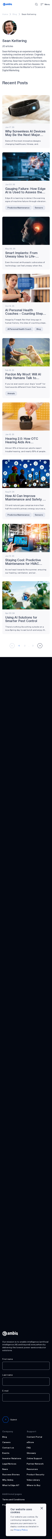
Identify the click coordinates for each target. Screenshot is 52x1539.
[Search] (36, 4)
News (5, 1469)
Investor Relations (11, 1458)
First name (7, 1359)
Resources (32, 1469)
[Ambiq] (7, 4)
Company (7, 1431)
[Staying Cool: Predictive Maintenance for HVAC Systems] (26, 538)
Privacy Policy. (21, 1530)
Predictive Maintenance (18, 207)
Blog (15, 14)
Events (5, 1453)
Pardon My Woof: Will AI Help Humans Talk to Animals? (23, 378)
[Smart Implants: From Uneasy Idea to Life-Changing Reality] (26, 231)
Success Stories (11, 1474)
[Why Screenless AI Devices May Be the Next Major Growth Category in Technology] (26, 109)
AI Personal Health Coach (19, 329)
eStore (30, 1442)
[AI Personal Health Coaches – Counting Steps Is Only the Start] (26, 288)
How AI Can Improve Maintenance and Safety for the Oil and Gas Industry (26, 500)
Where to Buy (33, 1485)
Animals (11, 393)
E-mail (5, 1390)
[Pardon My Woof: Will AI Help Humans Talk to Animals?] (26, 352)
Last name (7, 1375)
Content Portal (34, 1437)
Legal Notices (9, 1463)
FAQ (29, 1447)
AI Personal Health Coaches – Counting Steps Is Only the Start (25, 314)
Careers (6, 1442)
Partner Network (35, 1463)
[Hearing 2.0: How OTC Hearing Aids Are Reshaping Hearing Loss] (26, 416)
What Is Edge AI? (10, 1485)
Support (31, 1431)
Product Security (35, 1474)
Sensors (39, 207)
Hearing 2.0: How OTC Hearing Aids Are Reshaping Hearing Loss (23, 442)
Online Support (34, 1458)
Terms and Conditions (13, 1499)
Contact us (8, 1447)
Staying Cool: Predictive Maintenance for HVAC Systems (23, 564)
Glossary (31, 1453)
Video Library (33, 1480)
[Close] (41, 1508)
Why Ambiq (7, 1480)
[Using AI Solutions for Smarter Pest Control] (26, 595)
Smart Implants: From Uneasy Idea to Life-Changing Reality (21, 257)
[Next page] (39, 645)
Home (5, 14)
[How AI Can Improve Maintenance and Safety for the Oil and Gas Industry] (26, 474)
